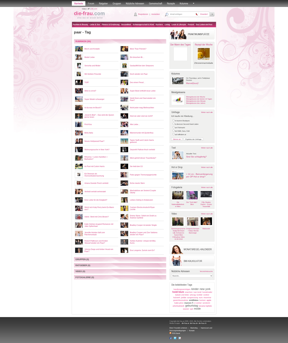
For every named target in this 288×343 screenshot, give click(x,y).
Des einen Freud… (137, 82)
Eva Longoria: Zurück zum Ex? (142, 250)
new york (205, 289)
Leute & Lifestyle (179, 25)
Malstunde (206, 229)
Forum (91, 3)
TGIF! (86, 82)
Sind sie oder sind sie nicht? (141, 116)
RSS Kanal (176, 333)
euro (201, 298)
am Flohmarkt (180, 127)
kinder (195, 289)
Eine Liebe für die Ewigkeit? (95, 200)
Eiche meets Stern (137, 183)
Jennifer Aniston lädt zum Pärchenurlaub (94, 233)
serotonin (206, 303)
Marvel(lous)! (192, 83)
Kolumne (184, 3)
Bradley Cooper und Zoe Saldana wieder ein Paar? (143, 233)
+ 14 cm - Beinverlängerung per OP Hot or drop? (199, 175)
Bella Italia (88, 133)
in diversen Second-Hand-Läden (186, 124)
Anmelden (155, 14)
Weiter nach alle (207, 112)
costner (206, 295)
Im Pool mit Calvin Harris (94, 166)
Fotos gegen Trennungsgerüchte (143, 175)
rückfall (199, 295)
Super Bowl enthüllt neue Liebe (143, 91)
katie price (178, 303)
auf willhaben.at (180, 134)
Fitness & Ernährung (110, 25)
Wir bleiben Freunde (92, 74)
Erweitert (204, 14)
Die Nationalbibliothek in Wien (178, 204)
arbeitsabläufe (178, 306)
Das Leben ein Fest (204, 25)
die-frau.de (194, 323)
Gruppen (117, 3)
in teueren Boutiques (182, 121)
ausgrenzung (192, 298)
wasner (186, 309)
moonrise (207, 298)
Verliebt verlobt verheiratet (95, 192)
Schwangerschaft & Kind (143, 25)
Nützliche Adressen (135, 3)
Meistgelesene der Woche (195, 97)
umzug (193, 295)
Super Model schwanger (94, 99)
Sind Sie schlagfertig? (196, 156)
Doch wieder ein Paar (139, 74)
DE (92, 9)
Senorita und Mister (92, 66)
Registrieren (143, 14)
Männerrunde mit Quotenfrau (141, 133)
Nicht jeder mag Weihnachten (142, 108)
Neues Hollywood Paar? (94, 141)
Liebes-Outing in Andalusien (141, 200)
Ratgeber (103, 3)
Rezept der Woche (204, 44)
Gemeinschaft (155, 3)
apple (209, 300)
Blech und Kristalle (92, 49)
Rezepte (171, 3)
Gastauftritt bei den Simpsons (142, 66)
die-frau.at (185, 323)
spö (191, 309)
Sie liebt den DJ (136, 166)
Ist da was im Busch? (93, 108)
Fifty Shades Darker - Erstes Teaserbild (206, 204)
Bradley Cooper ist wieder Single (143, 225)
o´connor (198, 303)
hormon (202, 300)
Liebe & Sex (95, 25)
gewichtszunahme (180, 300)
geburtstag (191, 305)
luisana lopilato (205, 306)
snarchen (189, 292)
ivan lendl (197, 292)
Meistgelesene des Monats (196, 101)
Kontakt (192, 330)
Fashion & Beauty (80, 25)
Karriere (159, 25)
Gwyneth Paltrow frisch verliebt (142, 150)
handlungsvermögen (182, 289)
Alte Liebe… (135, 124)
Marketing (194, 328)
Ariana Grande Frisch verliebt (96, 183)
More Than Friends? (138, 49)
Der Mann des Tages (180, 44)
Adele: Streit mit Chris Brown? (96, 217)
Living (167, 25)
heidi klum (178, 292)
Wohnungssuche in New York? (97, 150)
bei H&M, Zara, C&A (182, 131)
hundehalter (207, 292)
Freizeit (191, 25)
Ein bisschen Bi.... (137, 57)
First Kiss (88, 124)
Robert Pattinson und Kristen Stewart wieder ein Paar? (96, 242)
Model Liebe (89, 57)
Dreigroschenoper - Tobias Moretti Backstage (192, 231)
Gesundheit (126, 25)
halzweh (176, 298)
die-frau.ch (202, 323)
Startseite (78, 3)
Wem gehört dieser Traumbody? (143, 158)
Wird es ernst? (90, 91)
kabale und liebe (182, 295)
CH (96, 9)
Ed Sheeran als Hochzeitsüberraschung (94, 175)
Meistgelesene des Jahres (195, 103)
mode (197, 308)
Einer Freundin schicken (178, 328)
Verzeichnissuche (206, 271)
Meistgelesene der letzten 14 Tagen (199, 99)
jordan (183, 297)
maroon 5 (188, 303)
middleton (193, 300)
